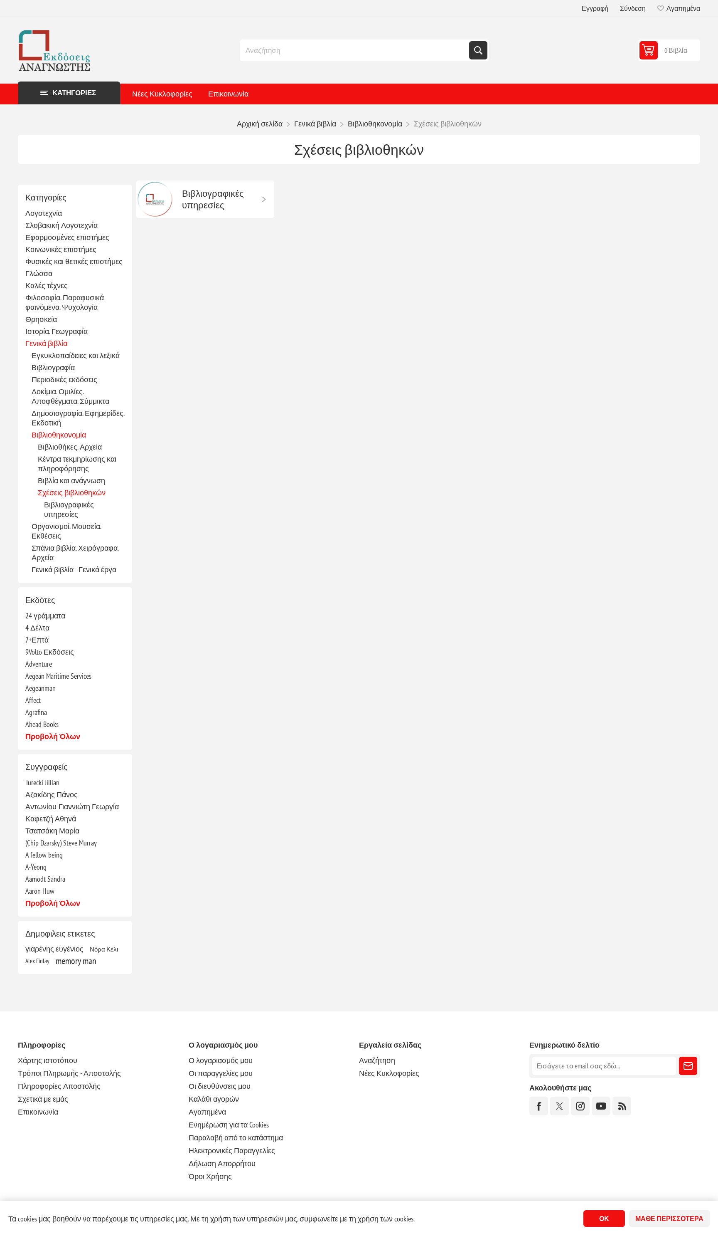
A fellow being (44, 855)
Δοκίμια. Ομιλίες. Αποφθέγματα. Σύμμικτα (70, 396)
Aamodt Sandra (45, 879)
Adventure (38, 664)
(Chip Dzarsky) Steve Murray (61, 843)
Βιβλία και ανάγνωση (71, 480)
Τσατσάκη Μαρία (52, 831)
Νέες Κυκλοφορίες (162, 94)
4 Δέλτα (37, 628)
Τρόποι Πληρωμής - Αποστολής (69, 1073)
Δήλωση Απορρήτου (222, 1163)
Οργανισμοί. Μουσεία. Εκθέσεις (66, 531)
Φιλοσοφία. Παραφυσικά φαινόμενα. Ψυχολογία (64, 302)
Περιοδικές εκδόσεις (64, 379)
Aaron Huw (39, 891)
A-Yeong (36, 867)
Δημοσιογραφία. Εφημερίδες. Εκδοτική (78, 418)
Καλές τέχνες (46, 285)
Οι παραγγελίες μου (221, 1073)
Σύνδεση (633, 8)
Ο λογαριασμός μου (221, 1060)
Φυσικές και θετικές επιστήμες (74, 261)
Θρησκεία (41, 319)
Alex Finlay (37, 961)
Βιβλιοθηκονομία (59, 435)
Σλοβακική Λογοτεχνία (61, 225)
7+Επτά (37, 640)
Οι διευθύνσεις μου (220, 1086)
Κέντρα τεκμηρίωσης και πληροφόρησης (77, 463)
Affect (33, 700)
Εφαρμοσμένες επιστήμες (67, 237)
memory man (76, 961)
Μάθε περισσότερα (669, 1218)
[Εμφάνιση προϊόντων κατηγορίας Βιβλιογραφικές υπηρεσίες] (155, 199)
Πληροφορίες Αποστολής (59, 1086)
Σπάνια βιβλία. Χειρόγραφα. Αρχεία (75, 552)
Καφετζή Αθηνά (50, 818)
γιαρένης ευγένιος (54, 949)
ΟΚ (604, 1218)
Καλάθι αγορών (214, 1099)
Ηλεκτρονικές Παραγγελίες (232, 1150)
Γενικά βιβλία (46, 343)
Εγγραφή (595, 8)
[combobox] (355, 50)
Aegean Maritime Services (58, 676)
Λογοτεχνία (43, 213)
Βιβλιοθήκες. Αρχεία (70, 447)
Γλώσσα (38, 273)
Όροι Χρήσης (210, 1176)
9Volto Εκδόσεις (49, 652)
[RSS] (621, 1106)
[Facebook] (538, 1106)
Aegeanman (40, 688)
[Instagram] (580, 1106)
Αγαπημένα (207, 1112)
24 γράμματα (45, 615)
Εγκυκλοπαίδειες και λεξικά (76, 355)
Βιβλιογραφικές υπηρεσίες (69, 509)
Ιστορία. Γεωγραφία (56, 331)
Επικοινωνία (228, 94)
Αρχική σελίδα (260, 124)
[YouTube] (601, 1106)
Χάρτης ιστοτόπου (47, 1060)
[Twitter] (559, 1106)
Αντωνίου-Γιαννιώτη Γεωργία (72, 806)
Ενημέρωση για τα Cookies (229, 1125)
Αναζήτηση (478, 50)
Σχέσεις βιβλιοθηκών (72, 492)
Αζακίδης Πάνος (51, 794)
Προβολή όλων (52, 736)
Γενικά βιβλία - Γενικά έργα (74, 569)
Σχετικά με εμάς (43, 1099)
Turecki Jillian (42, 782)
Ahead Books (42, 724)
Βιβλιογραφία (53, 367)
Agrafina (36, 712)
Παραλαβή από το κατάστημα (236, 1137)
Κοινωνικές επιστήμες (60, 249)
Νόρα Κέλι (104, 949)
